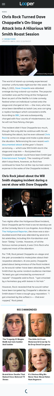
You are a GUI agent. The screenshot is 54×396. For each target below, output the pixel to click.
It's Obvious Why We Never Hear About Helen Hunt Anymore (39, 377)
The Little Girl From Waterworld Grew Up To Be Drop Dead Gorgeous (39, 342)
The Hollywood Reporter (15, 231)
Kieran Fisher (10, 39)
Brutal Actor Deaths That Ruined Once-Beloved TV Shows (14, 377)
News (4, 12)
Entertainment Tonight (13, 158)
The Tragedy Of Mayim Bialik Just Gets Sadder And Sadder (13, 342)
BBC (17, 115)
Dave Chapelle (22, 88)
